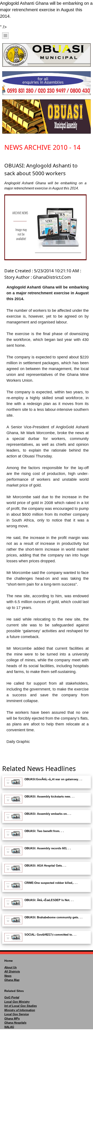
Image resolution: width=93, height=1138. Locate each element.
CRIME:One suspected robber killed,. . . (50, 882)
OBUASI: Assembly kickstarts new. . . (49, 796)
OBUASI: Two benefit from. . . (44, 831)
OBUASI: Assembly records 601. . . (47, 848)
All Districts (12, 971)
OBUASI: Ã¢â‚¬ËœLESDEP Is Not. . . (49, 900)
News (7, 975)
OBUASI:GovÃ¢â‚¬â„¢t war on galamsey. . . (53, 779)
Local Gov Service (16, 1014)
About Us (10, 967)
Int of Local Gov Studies (20, 1005)
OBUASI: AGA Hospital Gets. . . (45, 865)
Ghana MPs (12, 1018)
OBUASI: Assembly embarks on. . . (47, 813)
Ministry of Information (19, 1010)
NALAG (9, 1027)
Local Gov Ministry (17, 1001)
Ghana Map (11, 980)
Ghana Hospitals (15, 1022)
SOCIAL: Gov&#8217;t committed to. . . (50, 934)
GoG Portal (11, 997)
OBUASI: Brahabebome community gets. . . (53, 917)
